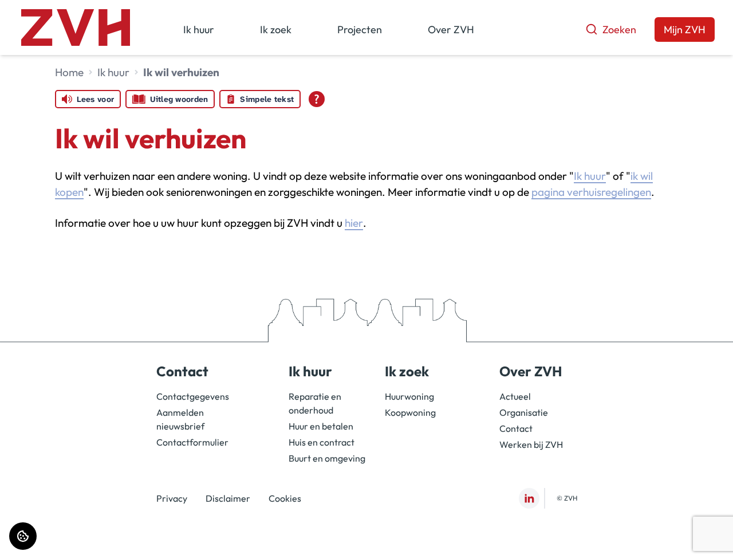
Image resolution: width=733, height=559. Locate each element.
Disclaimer (228, 498)
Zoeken (619, 29)
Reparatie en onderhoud (315, 403)
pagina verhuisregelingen (591, 192)
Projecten (359, 29)
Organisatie (523, 412)
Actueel (515, 396)
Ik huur (198, 29)
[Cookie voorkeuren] (23, 536)
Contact (516, 428)
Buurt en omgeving (327, 458)
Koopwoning (410, 412)
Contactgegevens (192, 396)
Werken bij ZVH (531, 444)
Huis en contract (321, 442)
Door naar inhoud (45, 16)
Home (69, 72)
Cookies (285, 498)
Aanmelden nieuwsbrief (180, 419)
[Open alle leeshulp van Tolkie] (317, 99)
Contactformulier (192, 442)
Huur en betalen (321, 426)
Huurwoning (409, 396)
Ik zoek (275, 29)
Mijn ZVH (685, 29)
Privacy (171, 498)
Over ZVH (451, 29)
